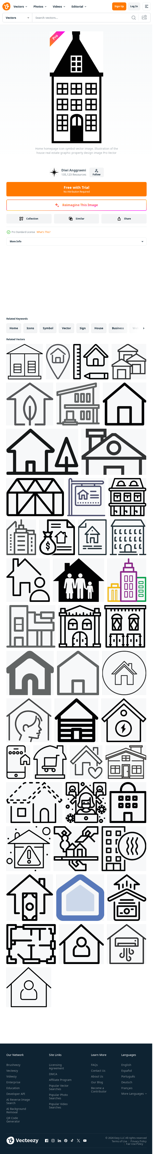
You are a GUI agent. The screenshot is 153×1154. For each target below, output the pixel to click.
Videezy (11, 1076)
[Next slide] (137, 328)
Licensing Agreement (55, 1066)
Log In (134, 6)
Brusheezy (13, 1065)
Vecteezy (12, 1070)
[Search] (133, 17)
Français (123, 1088)
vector (66, 328)
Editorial (77, 6)
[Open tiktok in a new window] (72, 1140)
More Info (15, 241)
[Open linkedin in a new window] (59, 1140)
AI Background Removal (16, 1110)
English (123, 1065)
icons (30, 328)
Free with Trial (77, 189)
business (118, 328)
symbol (48, 328)
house (98, 328)
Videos (57, 6)
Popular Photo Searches (57, 1099)
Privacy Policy (136, 1141)
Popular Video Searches (57, 1109)
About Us (95, 1076)
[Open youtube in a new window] (84, 1140)
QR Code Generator (13, 1119)
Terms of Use (116, 1141)
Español (123, 1070)
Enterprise (13, 1082)
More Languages (129, 1093)
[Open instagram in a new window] (53, 1140)
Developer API (15, 1094)
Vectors (19, 6)
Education (13, 1088)
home (14, 328)
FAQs (92, 1065)
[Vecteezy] (6, 6)
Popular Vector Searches (58, 1090)
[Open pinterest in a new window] (65, 1140)
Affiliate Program (54, 1081)
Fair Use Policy (131, 1143)
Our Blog (95, 1082)
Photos (38, 6)
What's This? (43, 232)
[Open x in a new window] (78, 1140)
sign (83, 328)
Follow (96, 174)
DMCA (52, 1074)
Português (125, 1076)
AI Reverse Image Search (15, 1101)
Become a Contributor (97, 1089)
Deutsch (123, 1082)
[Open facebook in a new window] (46, 1140)
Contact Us (96, 1070)
